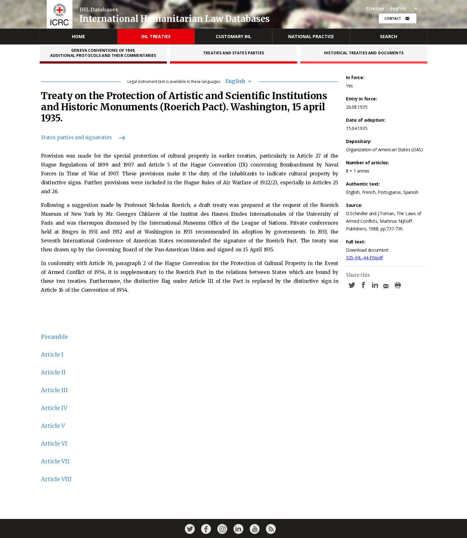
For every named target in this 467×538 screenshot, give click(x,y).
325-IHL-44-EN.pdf (364, 258)
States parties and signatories (76, 137)
